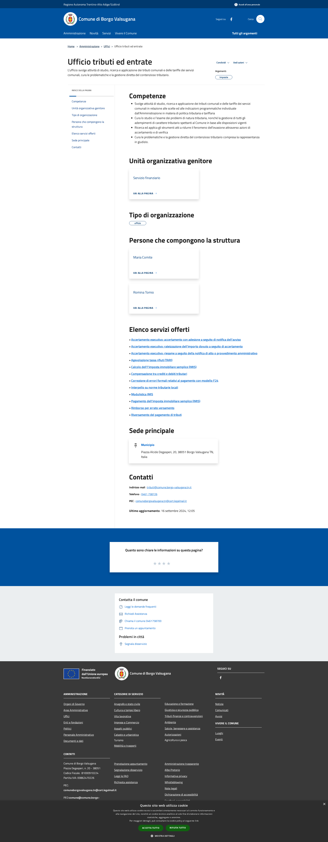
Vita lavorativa (122, 716)
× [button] (324, 804)
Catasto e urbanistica (126, 735)
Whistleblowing (174, 782)
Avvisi (218, 716)
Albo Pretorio (172, 770)
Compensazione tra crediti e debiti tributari (159, 373)
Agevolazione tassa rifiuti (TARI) (151, 360)
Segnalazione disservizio (128, 770)
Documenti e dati (73, 741)
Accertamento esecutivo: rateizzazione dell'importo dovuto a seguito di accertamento (187, 346)
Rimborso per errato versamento (152, 408)
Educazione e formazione (179, 704)
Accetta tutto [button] (150, 827)
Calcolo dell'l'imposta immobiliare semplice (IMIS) (163, 367)
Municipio (147, 445)
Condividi (221, 62)
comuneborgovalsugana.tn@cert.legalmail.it (161, 501)
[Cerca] (260, 19)
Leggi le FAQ (121, 776)
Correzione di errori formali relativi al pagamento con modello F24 (174, 380)
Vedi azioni (238, 62)
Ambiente (170, 722)
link (197, 820)
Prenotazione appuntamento (130, 764)
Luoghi (219, 733)
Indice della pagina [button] (81, 90)
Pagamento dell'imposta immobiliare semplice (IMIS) (165, 401)
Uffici (107, 46)
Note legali (171, 788)
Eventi (219, 739)
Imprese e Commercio (126, 722)
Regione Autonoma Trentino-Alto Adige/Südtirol (92, 4)
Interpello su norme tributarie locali (154, 387)
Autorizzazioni (173, 734)
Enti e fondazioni (73, 722)
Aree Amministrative (76, 710)
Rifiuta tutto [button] (178, 827)
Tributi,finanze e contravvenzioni (184, 716)
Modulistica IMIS (142, 394)
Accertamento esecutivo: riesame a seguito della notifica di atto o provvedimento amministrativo (194, 353)
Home (71, 46)
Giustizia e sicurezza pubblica (182, 710)
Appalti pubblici (123, 728)
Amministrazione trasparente (182, 764)
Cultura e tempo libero (127, 710)
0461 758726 (149, 494)
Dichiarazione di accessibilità (181, 794)
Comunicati (221, 710)
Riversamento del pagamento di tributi (156, 414)
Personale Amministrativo (79, 735)
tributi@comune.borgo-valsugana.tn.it (169, 487)
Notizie (219, 704)
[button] (164, 836)
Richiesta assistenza (126, 782)
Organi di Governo (74, 704)
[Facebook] (230, 19)
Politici (67, 728)
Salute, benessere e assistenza (182, 728)
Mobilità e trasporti (125, 746)
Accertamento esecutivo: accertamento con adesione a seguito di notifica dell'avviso (186, 339)
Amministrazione (89, 46)
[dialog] (164, 821)
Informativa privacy (176, 776)
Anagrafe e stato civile (127, 704)
